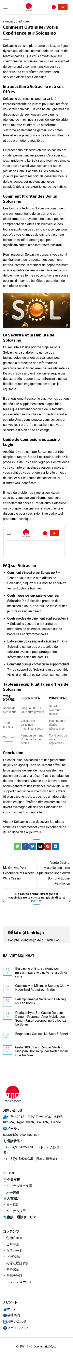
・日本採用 (11, 1205)
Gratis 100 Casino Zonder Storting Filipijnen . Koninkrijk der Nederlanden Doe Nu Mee (41, 1051)
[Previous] (3, 901)
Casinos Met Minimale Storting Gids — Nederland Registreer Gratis (42, 988)
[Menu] (5, 7)
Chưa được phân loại (16, 21)
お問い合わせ (17, 1321)
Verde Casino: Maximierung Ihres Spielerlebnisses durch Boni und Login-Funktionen (53, 873)
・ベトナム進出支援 (17, 1186)
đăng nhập (28, 940)
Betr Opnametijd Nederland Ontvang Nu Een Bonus (40, 1001)
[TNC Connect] (29, 7)
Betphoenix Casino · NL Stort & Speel (41, 1034)
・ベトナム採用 (14, 1211)
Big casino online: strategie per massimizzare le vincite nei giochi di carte (41, 972)
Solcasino (21, 822)
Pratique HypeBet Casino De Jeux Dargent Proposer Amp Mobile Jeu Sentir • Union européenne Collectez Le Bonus (40, 1019)
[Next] (70, 901)
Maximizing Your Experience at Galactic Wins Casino (18, 873)
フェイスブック (18, 1328)
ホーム (12, 1309)
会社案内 (13, 1315)
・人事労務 (11, 1192)
